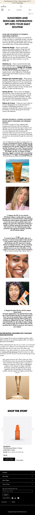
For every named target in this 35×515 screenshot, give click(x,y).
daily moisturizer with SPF (25, 145)
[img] (12, 498)
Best (19, 10)
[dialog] (21, 6)
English (13, 502)
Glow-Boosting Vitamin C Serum (12, 448)
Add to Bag (9, 459)
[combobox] (5, 502)
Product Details (19, 460)
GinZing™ (7, 446)
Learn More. (20, 3)
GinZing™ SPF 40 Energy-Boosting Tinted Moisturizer (17, 68)
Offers (29, 10)
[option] (17, 441)
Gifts (9, 10)
